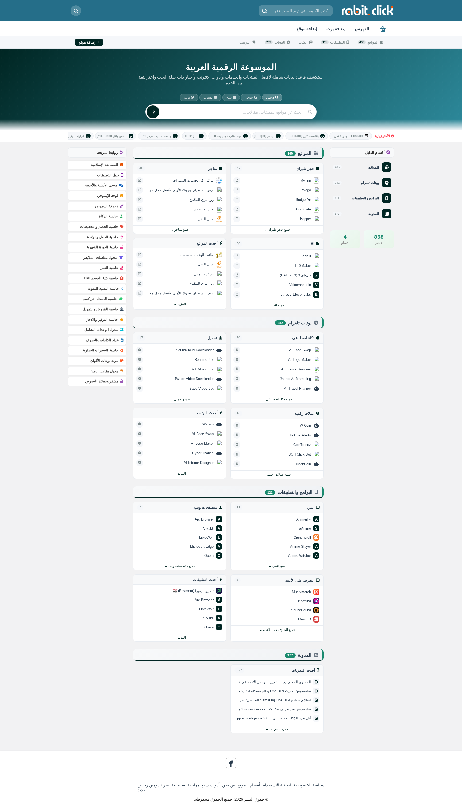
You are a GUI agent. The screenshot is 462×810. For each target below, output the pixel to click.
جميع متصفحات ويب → (179, 566)
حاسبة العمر (109, 268)
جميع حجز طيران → (277, 230)
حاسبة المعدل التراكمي (100, 299)
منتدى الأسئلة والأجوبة (101, 185)
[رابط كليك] (367, 10)
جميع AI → (277, 305)
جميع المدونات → (276, 729)
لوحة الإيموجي (107, 196)
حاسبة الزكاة (108, 216)
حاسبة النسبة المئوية (103, 289)
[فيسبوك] (231, 763)
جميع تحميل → (180, 399)
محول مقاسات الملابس (100, 258)
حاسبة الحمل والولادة (102, 237)
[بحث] (76, 10)
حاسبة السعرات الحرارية (100, 350)
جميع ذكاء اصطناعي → (277, 399)
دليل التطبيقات (108, 175)
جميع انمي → (277, 566)
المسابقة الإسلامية (104, 165)
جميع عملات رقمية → (277, 474)
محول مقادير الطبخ (104, 371)
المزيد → (180, 304)
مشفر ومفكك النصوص (101, 381)
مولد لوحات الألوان (104, 361)
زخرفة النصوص (106, 206)
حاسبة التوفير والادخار (102, 320)
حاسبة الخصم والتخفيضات (99, 227)
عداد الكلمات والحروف (102, 340)
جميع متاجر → (179, 230)
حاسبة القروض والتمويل (100, 309)
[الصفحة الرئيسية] (383, 28)
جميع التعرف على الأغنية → (277, 630)
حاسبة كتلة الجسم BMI (101, 278)
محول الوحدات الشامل (101, 330)
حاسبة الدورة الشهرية (102, 247)
